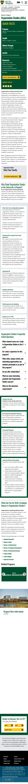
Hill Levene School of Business (9, 8)
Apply (6, 725)
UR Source (16, 763)
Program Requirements (9, 64)
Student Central (17, 761)
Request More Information (9, 77)
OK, (8, 779)
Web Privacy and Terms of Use (10, 776)
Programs (17, 7)
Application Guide (7, 62)
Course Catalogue (7, 66)
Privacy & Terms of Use (19, 759)
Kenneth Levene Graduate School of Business (12, 10)
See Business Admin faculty (11, 176)
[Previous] (3, 574)
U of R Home (4, 7)
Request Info (8, 730)
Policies (16, 756)
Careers (5, 759)
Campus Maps (7, 763)
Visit (16, 725)
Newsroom (6, 756)
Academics (10, 7)
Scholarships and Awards (9, 68)
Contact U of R (7, 761)
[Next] (24, 574)
